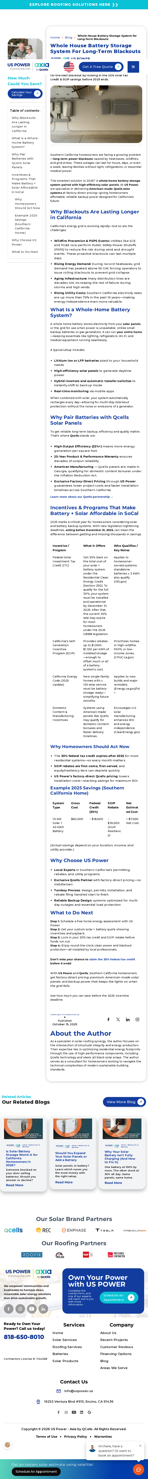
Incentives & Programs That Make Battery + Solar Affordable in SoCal (25, 183)
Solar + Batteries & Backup (31, 1146)
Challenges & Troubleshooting (64, 1014)
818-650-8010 (24, 1337)
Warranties (103, 1436)
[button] (69, 67)
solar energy (28, 1294)
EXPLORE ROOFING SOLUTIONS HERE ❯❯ (74, 4)
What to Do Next (25, 252)
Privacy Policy (75, 1436)
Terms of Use (46, 1436)
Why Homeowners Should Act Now (27, 203)
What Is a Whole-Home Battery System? (25, 142)
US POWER (80, 59)
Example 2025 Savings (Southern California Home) (26, 224)
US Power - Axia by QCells (72, 1429)
